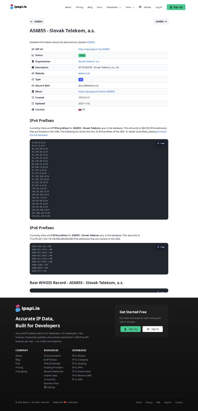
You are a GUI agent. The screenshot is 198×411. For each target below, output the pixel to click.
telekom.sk (84, 73)
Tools (128, 7)
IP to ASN (77, 379)
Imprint (167, 402)
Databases (112, 7)
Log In (159, 7)
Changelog (21, 371)
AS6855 (91, 42)
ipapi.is (26, 402)
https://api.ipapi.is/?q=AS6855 (94, 49)
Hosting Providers (53, 367)
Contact (178, 402)
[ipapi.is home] (18, 7)
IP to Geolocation (81, 371)
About (68, 7)
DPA (158, 402)
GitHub (51, 387)
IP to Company (80, 359)
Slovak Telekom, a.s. (89, 61)
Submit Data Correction (50, 377)
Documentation (52, 355)
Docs (99, 7)
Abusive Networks (53, 371)
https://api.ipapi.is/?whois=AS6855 (96, 91)
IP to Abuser (79, 355)
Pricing (79, 7)
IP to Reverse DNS (82, 375)
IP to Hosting (79, 363)
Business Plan (51, 383)
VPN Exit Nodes (52, 363)
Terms (139, 402)
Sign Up (178, 7)
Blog (90, 7)
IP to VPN (77, 367)
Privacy (149, 402)
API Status (51, 359)
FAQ (18, 363)
